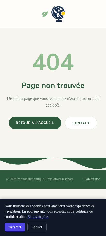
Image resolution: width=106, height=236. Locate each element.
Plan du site (92, 179)
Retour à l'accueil (35, 122)
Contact (81, 123)
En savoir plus (38, 217)
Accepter (15, 227)
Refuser (37, 227)
